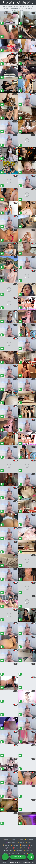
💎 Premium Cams (8, 853)
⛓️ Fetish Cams (20, 853)
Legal (33, 862)
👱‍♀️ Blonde (6, 845)
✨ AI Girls (30, 853)
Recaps (20, 862)
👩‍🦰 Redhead (23, 845)
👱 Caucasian (29, 839)
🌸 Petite (8, 848)
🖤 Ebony (13, 839)
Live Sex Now (18, 857)
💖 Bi (29, 848)
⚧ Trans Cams (27, 850)
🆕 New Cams (8, 850)
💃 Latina (20, 839)
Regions (12, 862)
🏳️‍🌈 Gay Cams (18, 850)
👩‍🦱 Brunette (14, 845)
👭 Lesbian (22, 848)
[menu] (5, 856)
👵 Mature (21, 842)
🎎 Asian (5, 839)
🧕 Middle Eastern (10, 842)
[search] (30, 856)
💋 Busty (15, 848)
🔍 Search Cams (28, 859)
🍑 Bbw (31, 845)
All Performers (27, 862)
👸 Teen (28, 842)
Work (16, 862)
